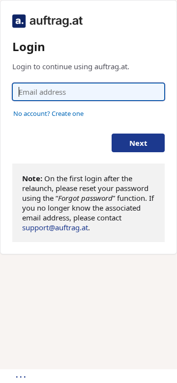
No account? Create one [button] (48, 113)
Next (138, 143)
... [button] (22, 374)
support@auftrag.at (55, 227)
